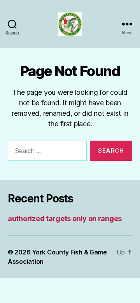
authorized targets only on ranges (65, 218)
